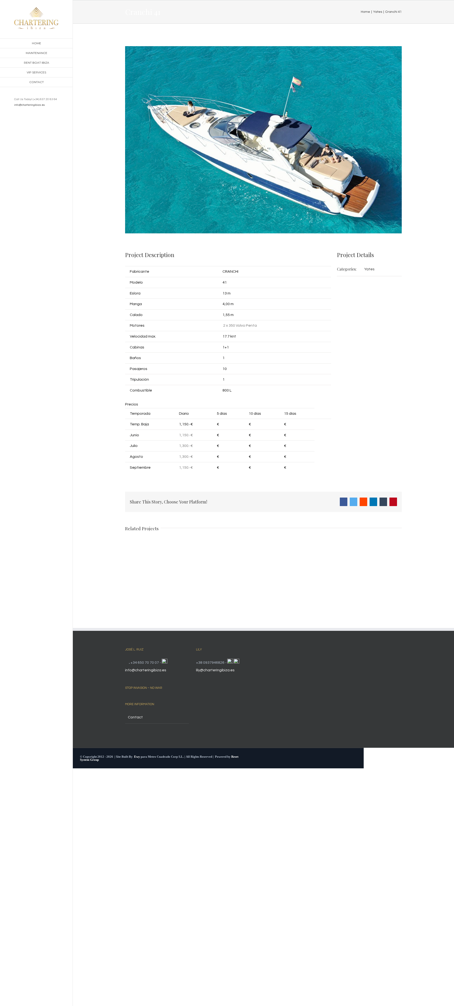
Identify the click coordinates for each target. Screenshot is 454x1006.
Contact (135, 717)
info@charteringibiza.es (29, 105)
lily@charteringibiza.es (215, 670)
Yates (369, 269)
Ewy (137, 756)
